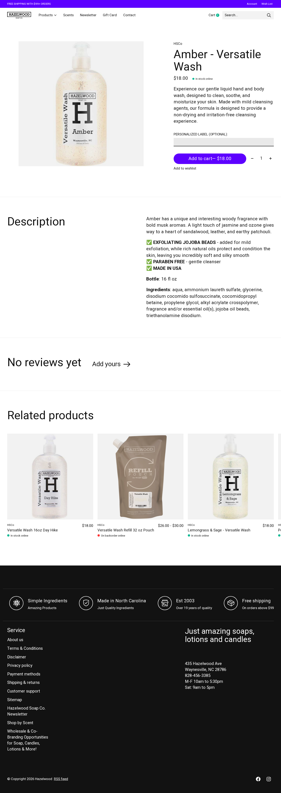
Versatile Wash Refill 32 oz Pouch (126, 530)
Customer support (23, 691)
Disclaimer (16, 657)
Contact (129, 15)
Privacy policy (20, 665)
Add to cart (209, 158)
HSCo (178, 43)
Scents (68, 15)
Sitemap (14, 700)
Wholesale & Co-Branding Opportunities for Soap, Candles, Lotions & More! (27, 740)
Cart (215, 15)
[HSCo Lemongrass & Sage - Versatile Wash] (231, 476)
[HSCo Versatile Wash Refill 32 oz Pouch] (140, 476)
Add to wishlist (185, 168)
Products (46, 15)
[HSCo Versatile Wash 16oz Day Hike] (50, 476)
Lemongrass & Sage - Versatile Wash (219, 530)
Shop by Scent (20, 723)
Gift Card (110, 15)
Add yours (106, 364)
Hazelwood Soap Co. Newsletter (26, 711)
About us (15, 640)
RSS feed (61, 779)
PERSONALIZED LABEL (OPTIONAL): (201, 134)
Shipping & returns (23, 683)
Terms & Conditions (25, 648)
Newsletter (88, 15)
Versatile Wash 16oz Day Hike (32, 530)
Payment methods (23, 674)
